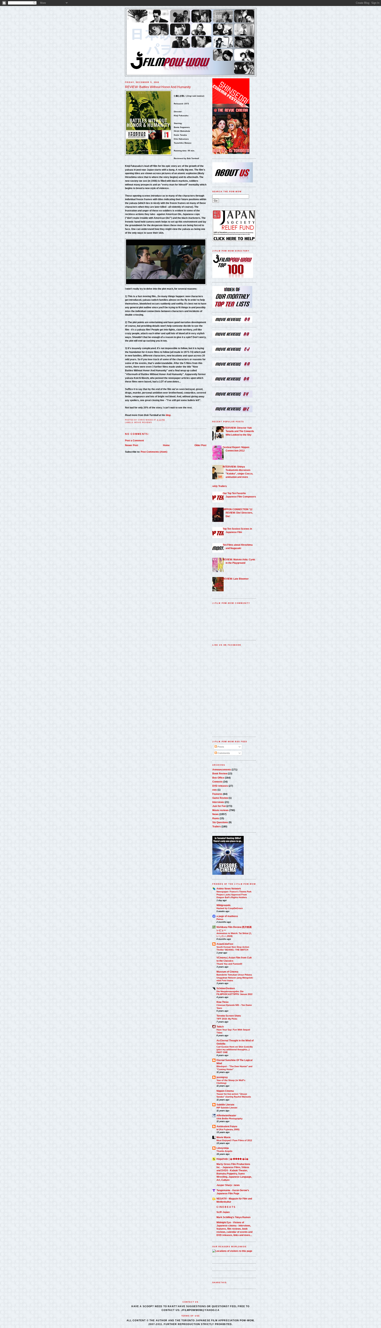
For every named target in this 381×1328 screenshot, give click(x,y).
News (215, 814)
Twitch (220, 1026)
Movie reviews (143, 422)
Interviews (218, 802)
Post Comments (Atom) (154, 451)
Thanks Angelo (224, 1151)
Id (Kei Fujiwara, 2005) (228, 1129)
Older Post (200, 445)
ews (214, 789)
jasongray (222, 1077)
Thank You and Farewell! (229, 964)
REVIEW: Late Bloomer (236, 578)
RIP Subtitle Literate (226, 1107)
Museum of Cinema (227, 971)
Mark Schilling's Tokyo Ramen (233, 1217)
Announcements (221, 769)
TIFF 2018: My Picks (226, 1019)
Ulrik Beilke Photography (229, 1118)
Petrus (219, 919)
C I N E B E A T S (225, 1207)
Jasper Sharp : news (228, 1185)
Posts (220, 746)
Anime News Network (228, 888)
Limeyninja (222, 1148)
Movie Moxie (223, 1137)
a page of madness (227, 916)
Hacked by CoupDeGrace (229, 908)
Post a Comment (134, 440)
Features (217, 794)
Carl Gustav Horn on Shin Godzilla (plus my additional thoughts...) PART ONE (234, 1050)
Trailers (216, 826)
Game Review (220, 798)
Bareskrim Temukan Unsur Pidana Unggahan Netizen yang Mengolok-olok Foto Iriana (234, 978)
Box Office (218, 777)
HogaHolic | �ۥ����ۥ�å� (232, 1159)
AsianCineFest (224, 944)
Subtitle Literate (225, 1104)
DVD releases (220, 786)
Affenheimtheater (226, 1115)
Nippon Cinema (225, 1091)
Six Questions (220, 822)
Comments (223, 753)
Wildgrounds (223, 905)
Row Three (222, 1002)
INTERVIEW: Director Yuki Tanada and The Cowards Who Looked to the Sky (238, 431)
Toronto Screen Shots (228, 1015)
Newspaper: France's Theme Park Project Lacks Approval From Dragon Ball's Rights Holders (233, 894)
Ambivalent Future (226, 1126)
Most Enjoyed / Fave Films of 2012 (234, 1140)
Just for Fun (219, 806)
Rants (215, 818)
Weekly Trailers (218, 486)
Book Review (219, 773)
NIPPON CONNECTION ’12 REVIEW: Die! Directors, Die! (238, 513)
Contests (217, 781)
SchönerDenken (225, 988)
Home (166, 445)
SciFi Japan (223, 1212)
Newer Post (131, 445)
